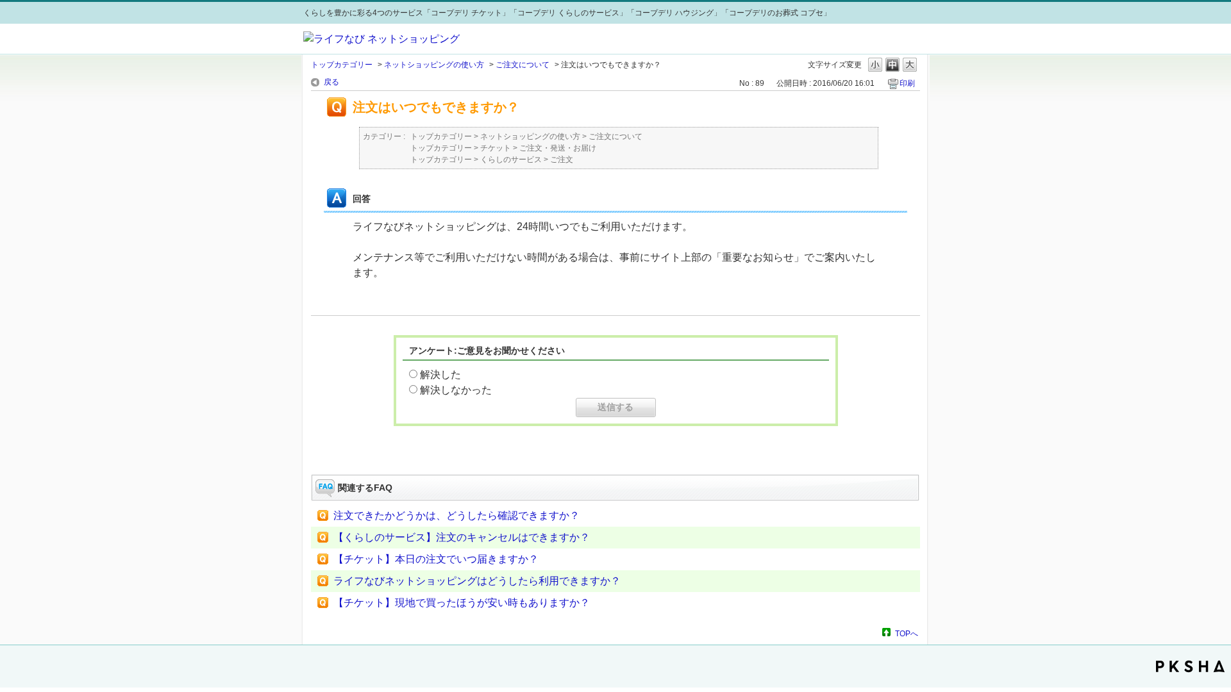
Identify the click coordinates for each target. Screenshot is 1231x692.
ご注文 (561, 159)
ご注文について (522, 64)
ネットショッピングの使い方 (434, 64)
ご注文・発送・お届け (557, 148)
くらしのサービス (511, 159)
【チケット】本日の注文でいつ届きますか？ (436, 559)
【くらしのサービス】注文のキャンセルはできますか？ (461, 537)
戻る (331, 82)
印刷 (907, 83)
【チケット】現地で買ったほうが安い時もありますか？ (461, 602)
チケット (495, 148)
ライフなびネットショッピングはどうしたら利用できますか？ (477, 580)
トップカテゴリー (342, 64)
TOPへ (906, 633)
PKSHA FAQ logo (1190, 666)
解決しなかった (456, 389)
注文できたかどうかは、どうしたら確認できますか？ (456, 515)
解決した (440, 374)
